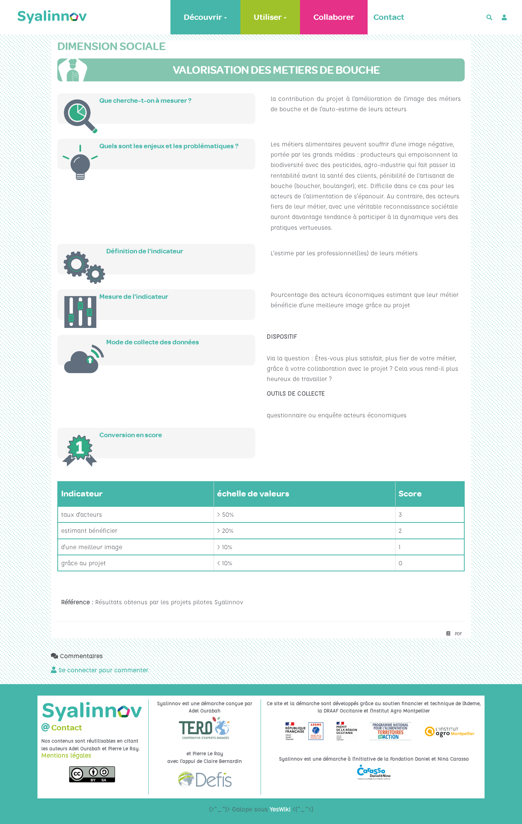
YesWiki (280, 809)
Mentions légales (66, 755)
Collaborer (333, 17)
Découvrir (203, 17)
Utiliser (268, 17)
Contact (388, 17)
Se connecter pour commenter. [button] (103, 670)
